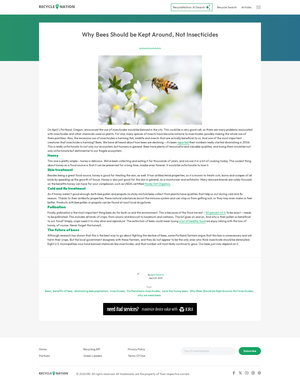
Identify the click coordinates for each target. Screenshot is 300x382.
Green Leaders (92, 356)
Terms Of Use (136, 356)
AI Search (189, 7)
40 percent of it (215, 212)
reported (183, 142)
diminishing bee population (91, 291)
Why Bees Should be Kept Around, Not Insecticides (221, 291)
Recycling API (91, 349)
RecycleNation (182, 7)
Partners (44, 356)
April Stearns (157, 274)
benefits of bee (62, 291)
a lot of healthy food (192, 221)
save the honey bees (175, 291)
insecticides (117, 291)
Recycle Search (227, 7)
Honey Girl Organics (157, 184)
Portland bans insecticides (143, 291)
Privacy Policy (136, 349)
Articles (246, 7)
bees (48, 291)
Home (43, 349)
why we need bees (149, 295)
